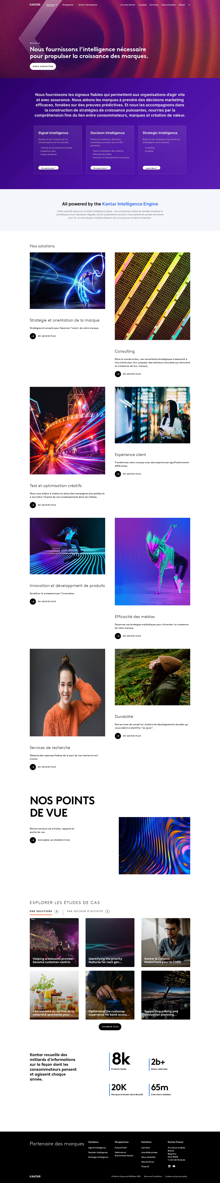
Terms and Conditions (153, 1177)
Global (182, 5)
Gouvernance (147, 1162)
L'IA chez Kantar (127, 5)
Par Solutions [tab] (41, 911)
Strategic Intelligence (98, 1157)
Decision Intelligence (98, 1153)
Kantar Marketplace (87, 5)
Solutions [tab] (50, 5)
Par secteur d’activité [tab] (85, 911)
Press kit (145, 1167)
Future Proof (121, 1148)
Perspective (68, 5)
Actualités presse (149, 1153)
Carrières (154, 5)
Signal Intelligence (97, 1148)
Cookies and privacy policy (176, 1177)
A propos (142, 5)
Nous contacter (168, 5)
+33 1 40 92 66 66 (177, 1160)
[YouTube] (169, 1167)
